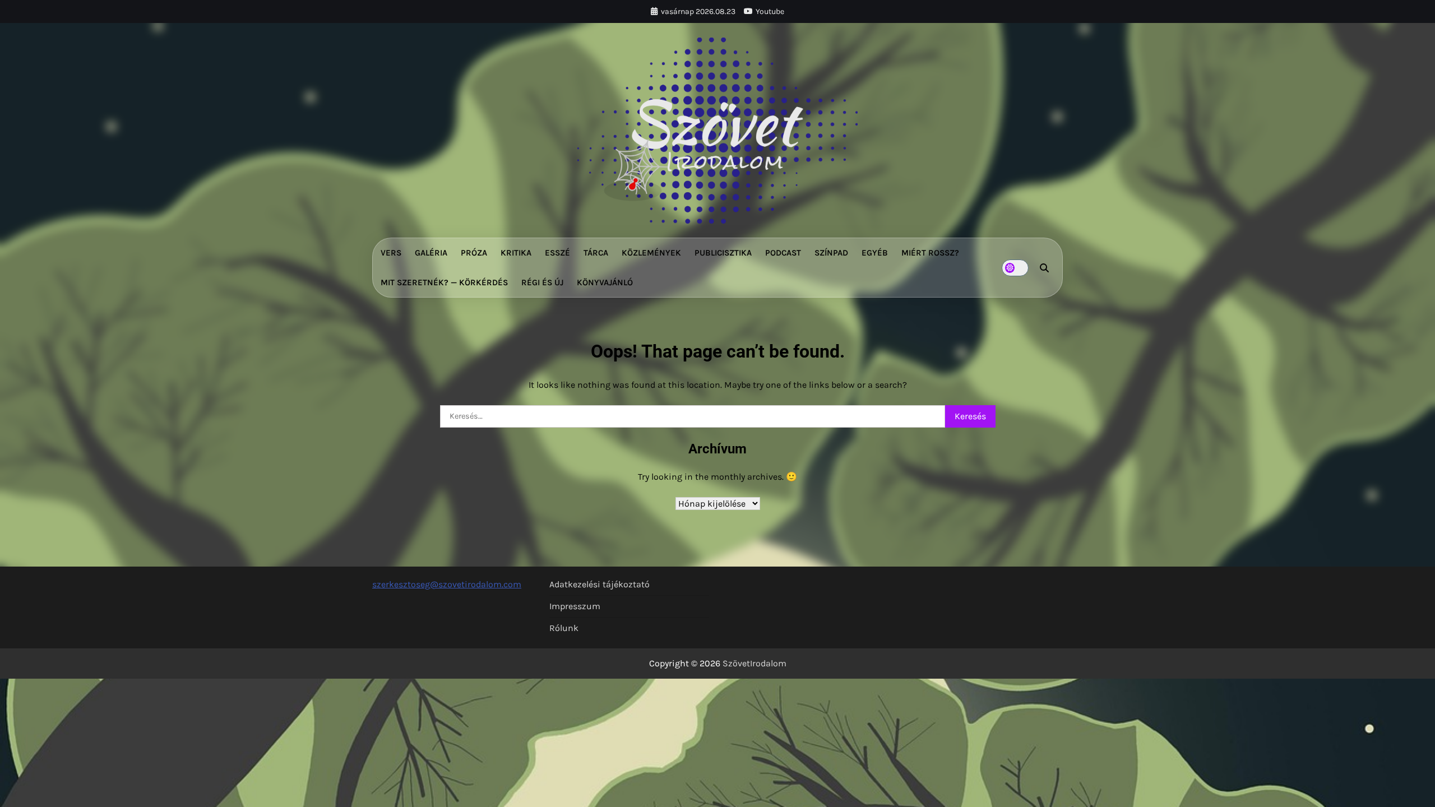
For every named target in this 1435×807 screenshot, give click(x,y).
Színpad (831, 253)
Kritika (516, 253)
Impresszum (574, 606)
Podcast (783, 253)
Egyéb (875, 253)
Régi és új (542, 282)
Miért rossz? (930, 253)
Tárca (596, 253)
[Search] (1044, 268)
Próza (474, 253)
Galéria (431, 253)
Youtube (770, 11)
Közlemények (651, 253)
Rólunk (563, 628)
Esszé (557, 253)
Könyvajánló (605, 282)
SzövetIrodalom (754, 663)
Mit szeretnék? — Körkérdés (444, 282)
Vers (391, 253)
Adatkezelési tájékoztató (599, 584)
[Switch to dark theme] (1015, 267)
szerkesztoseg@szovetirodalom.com (446, 584)
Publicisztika (723, 253)
